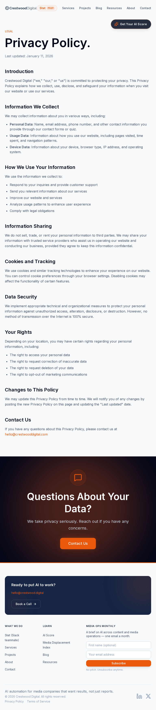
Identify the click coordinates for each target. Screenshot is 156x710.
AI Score (48, 635)
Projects (85, 8)
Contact (145, 8)
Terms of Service (38, 701)
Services (68, 8)
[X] (148, 696)
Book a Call (24, 604)
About (131, 8)
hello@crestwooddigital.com (26, 434)
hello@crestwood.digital (27, 592)
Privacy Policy (14, 701)
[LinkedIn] (139, 696)
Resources (114, 8)
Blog (99, 8)
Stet (46, 8)
